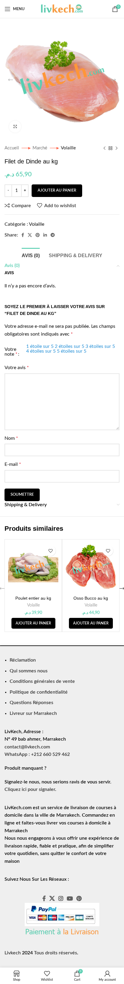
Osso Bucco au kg (90, 598)
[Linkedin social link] (45, 235)
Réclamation (23, 660)
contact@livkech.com (27, 747)
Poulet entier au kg (33, 598)
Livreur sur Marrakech (33, 713)
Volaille (68, 148)
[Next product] (116, 148)
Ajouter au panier (57, 190)
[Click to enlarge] (15, 127)
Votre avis (17, 367)
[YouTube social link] (70, 898)
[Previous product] (104, 148)
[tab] (31, 255)
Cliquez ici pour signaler (30, 789)
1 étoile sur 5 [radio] (40, 346)
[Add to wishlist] (50, 550)
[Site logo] (62, 8)
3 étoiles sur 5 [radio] (100, 346)
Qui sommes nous (29, 670)
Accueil (12, 148)
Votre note (11, 352)
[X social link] (30, 235)
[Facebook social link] (23, 235)
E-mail (13, 464)
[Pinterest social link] (38, 235)
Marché (40, 148)
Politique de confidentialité (39, 692)
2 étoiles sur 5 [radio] (69, 346)
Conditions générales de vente (42, 681)
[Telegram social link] (53, 235)
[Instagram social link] (61, 898)
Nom (11, 438)
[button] (33, 623)
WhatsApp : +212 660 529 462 (37, 754)
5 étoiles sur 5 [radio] (71, 351)
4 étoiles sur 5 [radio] (41, 351)
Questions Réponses (31, 702)
